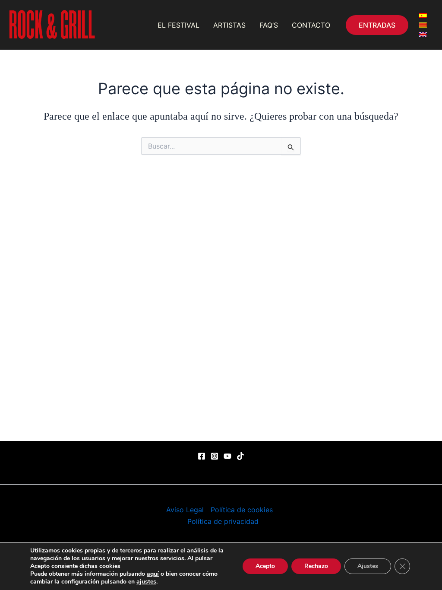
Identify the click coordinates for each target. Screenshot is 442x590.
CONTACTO (311, 25)
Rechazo (316, 566)
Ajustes (367, 566)
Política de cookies (242, 509)
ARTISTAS (229, 25)
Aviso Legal (185, 509)
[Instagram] (214, 456)
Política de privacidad (223, 521)
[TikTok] (240, 456)
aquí (153, 574)
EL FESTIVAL (178, 25)
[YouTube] (227, 456)
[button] (377, 25)
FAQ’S (268, 25)
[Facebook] (201, 456)
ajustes (146, 582)
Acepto (265, 566)
